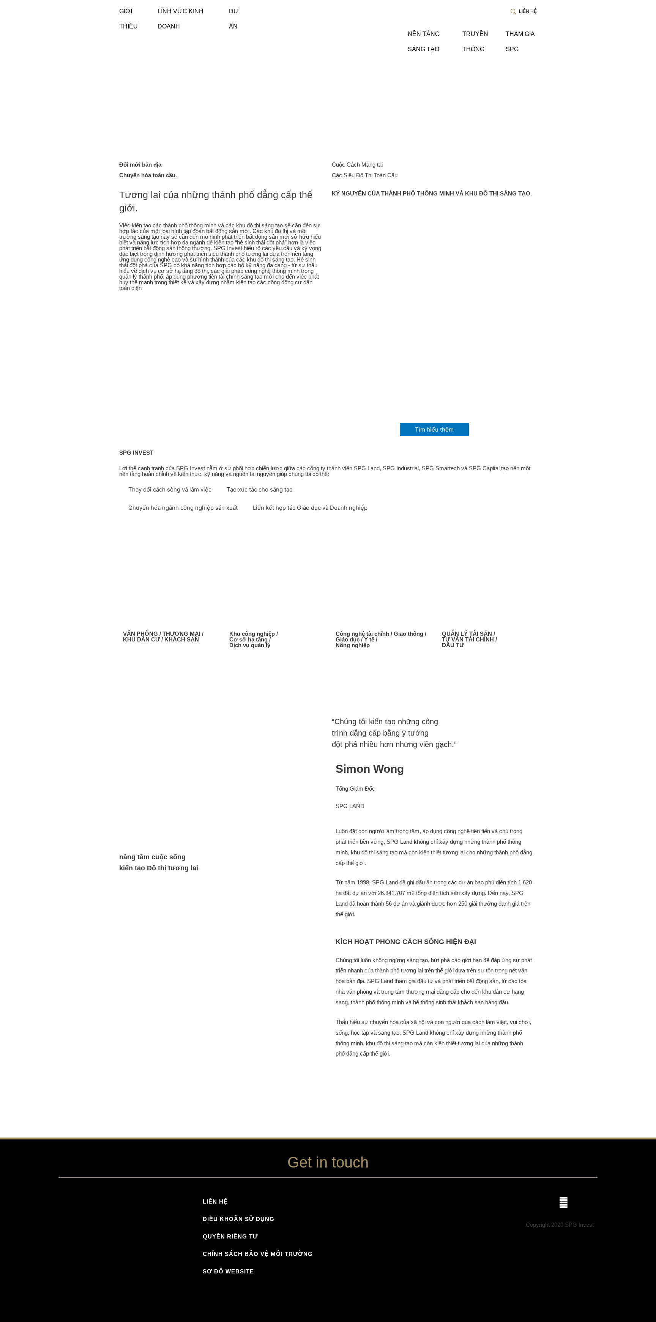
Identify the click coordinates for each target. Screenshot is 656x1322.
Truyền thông (475, 36)
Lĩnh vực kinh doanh (180, 13)
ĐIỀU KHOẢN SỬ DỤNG (238, 1219)
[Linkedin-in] (584, 1202)
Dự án (234, 13)
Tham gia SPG (520, 36)
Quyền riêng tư (230, 1236)
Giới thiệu (128, 13)
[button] (434, 429)
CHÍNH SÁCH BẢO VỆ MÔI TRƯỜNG (258, 1254)
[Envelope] (563, 1202)
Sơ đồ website (228, 1271)
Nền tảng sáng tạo (424, 36)
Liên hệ (527, 11)
